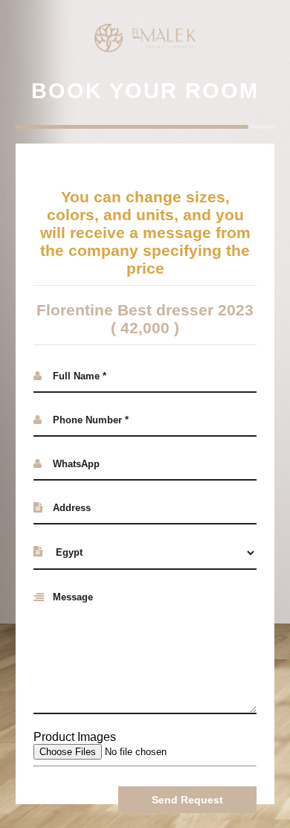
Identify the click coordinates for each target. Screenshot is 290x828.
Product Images (74, 737)
